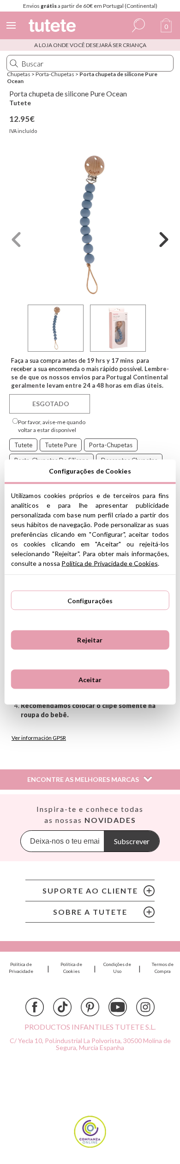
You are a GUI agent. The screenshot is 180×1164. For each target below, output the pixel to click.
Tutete (20, 103)
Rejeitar (89, 640)
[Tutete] (53, 27)
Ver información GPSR (39, 737)
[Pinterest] (90, 1007)
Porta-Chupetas (55, 74)
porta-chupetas (110, 445)
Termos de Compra (163, 967)
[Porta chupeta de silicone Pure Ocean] (90, 225)
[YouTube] (117, 1007)
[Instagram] (145, 1007)
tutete (23, 445)
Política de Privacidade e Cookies (109, 563)
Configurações (90, 600)
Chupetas (18, 74)
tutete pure (61, 445)
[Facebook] (34, 1007)
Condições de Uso (117, 967)
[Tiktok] (62, 1007)
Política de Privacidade (21, 967)
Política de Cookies (71, 967)
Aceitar (90, 679)
